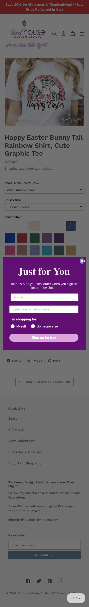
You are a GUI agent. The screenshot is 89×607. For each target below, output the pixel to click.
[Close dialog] (82, 261)
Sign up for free (44, 337)
